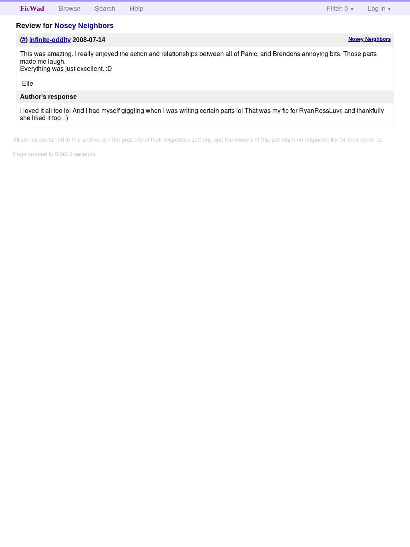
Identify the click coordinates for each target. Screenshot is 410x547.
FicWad (32, 8)
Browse (69, 8)
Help (136, 8)
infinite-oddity (50, 39)
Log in (377, 8)
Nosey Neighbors (84, 26)
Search (105, 8)
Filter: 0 (337, 8)
